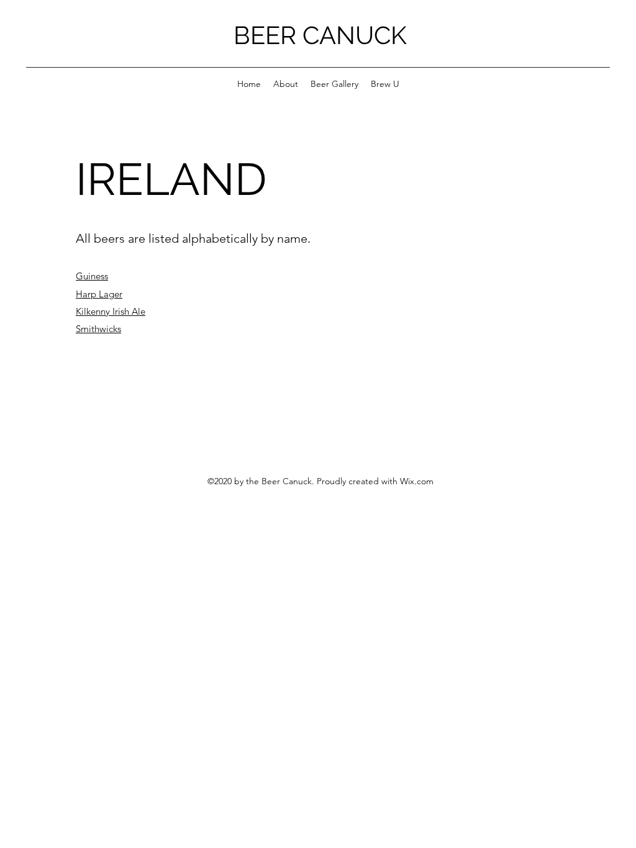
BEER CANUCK (320, 35)
